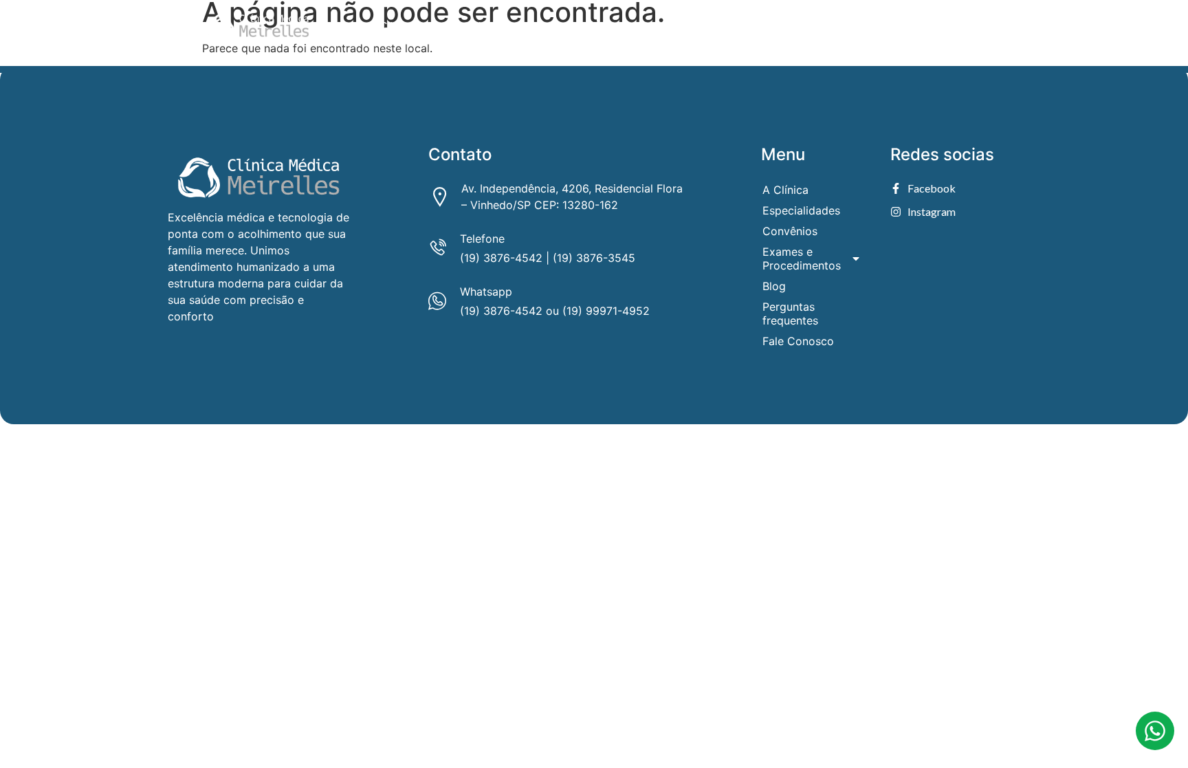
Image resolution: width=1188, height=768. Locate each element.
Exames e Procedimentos (651, 26)
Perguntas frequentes (841, 26)
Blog (758, 26)
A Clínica (392, 26)
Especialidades (468, 26)
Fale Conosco (944, 26)
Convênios (548, 26)
